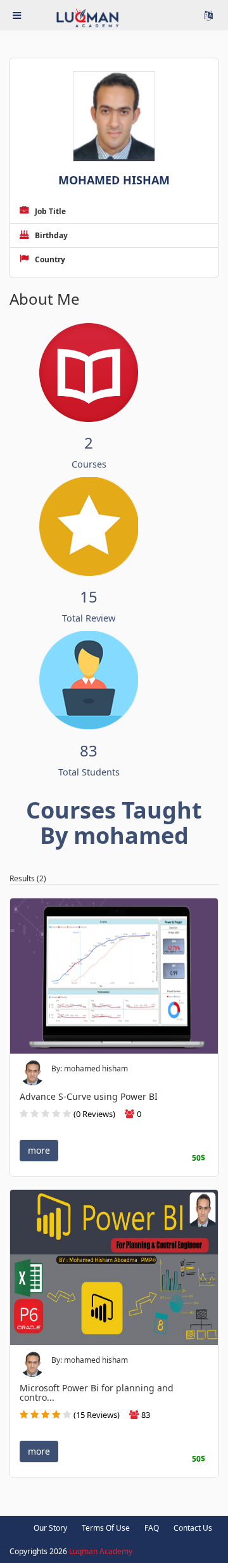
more (39, 1150)
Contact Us (193, 1527)
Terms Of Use (106, 1527)
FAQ (151, 1527)
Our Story (50, 1527)
